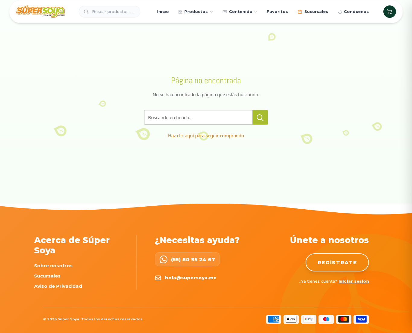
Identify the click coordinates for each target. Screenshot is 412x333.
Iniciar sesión (353, 281)
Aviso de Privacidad (58, 286)
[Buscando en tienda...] (260, 117)
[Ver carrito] (389, 11)
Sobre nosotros (53, 265)
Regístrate (337, 262)
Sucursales (47, 276)
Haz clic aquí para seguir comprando (206, 135)
